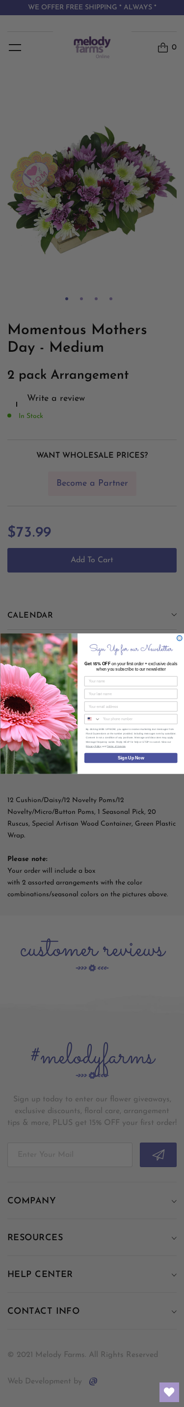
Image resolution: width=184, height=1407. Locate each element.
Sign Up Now (131, 758)
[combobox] (92, 719)
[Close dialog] (179, 638)
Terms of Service (116, 746)
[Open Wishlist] (169, 1392)
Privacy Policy (94, 746)
